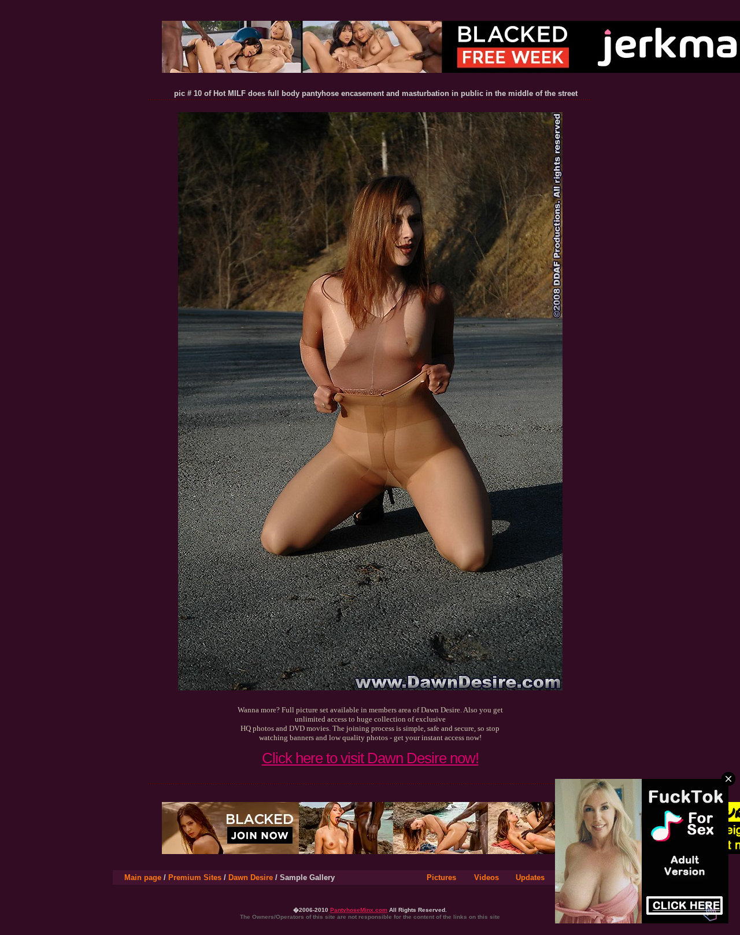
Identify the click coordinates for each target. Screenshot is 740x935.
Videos (486, 877)
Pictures (441, 877)
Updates (530, 877)
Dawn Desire (250, 877)
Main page (142, 877)
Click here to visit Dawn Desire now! (370, 758)
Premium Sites (194, 877)
